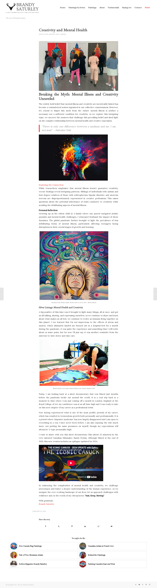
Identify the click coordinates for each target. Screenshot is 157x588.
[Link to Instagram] (149, 584)
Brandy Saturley (46, 504)
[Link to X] (135, 584)
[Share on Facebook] (45, 526)
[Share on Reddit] (98, 526)
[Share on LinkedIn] (85, 526)
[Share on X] (58, 526)
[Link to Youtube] (139, 584)
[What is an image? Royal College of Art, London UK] (78, 66)
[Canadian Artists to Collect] (155, 294)
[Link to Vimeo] (146, 584)
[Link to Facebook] (142, 584)
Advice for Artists (47, 34)
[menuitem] (63, 7)
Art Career (61, 34)
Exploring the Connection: (51, 185)
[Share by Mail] (111, 526)
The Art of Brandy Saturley (16, 18)
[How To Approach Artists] (2, 294)
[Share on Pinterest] (71, 526)
